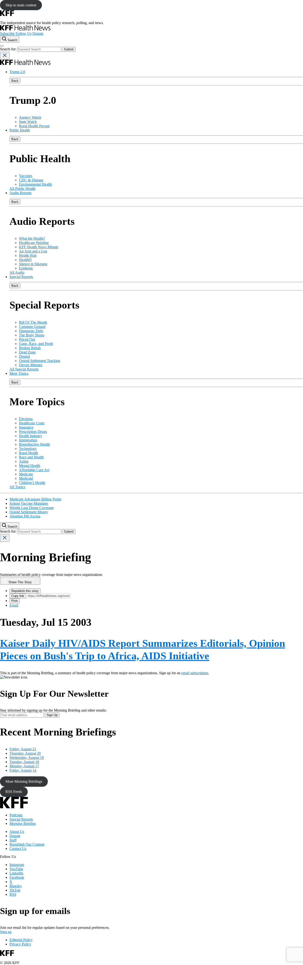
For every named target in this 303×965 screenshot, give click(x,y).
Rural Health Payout (34, 126)
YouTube (16, 869)
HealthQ (25, 260)
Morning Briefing (22, 824)
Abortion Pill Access (24, 516)
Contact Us (17, 849)
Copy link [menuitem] (17, 596)
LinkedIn (16, 873)
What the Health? (32, 238)
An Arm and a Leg (33, 251)
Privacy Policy (20, 944)
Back (14, 81)
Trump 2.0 (17, 72)
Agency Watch (30, 117)
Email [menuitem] (13, 605)
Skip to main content (20, 5)
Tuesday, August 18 (24, 762)
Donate (37, 33)
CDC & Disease (31, 180)
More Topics (18, 373)
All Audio (16, 272)
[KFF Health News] (25, 29)
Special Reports (21, 277)
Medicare (26, 474)
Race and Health (31, 457)
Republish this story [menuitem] (25, 591)
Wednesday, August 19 (26, 758)
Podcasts (15, 815)
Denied (24, 356)
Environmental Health (35, 184)
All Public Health (22, 189)
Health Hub (27, 255)
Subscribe (7, 33)
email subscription (194, 673)
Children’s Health (32, 483)
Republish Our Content (26, 844)
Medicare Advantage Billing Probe (35, 499)
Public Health (19, 130)
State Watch (28, 122)
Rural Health (28, 453)
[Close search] (4, 56)
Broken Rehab (30, 348)
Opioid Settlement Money (28, 512)
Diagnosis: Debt (31, 331)
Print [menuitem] (14, 601)
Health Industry (30, 436)
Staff (13, 840)
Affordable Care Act (34, 470)
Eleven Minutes (30, 365)
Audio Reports (20, 193)
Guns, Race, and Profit (36, 344)
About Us (16, 832)
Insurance (26, 427)
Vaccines (25, 176)
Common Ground (32, 327)
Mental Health (29, 466)
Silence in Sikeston (33, 264)
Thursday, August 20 (25, 753)
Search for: (8, 49)
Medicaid (26, 478)
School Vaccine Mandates (28, 503)
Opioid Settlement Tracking (39, 361)
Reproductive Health (34, 444)
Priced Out (27, 339)
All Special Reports (24, 369)
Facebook (16, 877)
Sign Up (52, 715)
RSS (12, 894)
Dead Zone (27, 352)
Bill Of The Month (33, 322)
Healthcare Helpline (34, 243)
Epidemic (26, 268)
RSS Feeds (13, 792)
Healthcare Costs (31, 423)
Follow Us (23, 33)
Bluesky (15, 886)
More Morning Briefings (23, 781)
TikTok (14, 890)
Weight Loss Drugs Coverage (31, 508)
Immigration (28, 440)
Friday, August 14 (22, 770)
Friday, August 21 (22, 749)
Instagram (16, 865)
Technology (28, 449)
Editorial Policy (21, 940)
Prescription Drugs (33, 432)
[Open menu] (2, 46)
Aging (23, 461)
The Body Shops (31, 335)
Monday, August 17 (24, 766)
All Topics (17, 487)
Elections (26, 419)
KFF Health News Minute (38, 247)
